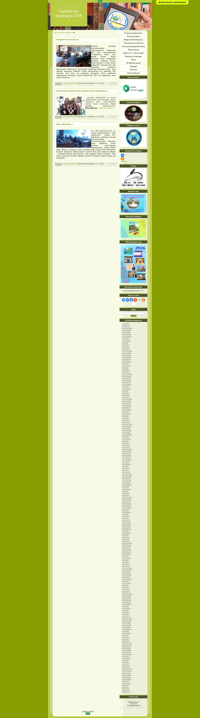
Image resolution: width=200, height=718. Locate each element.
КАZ (67, 23)
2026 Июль (126, 690)
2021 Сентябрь (127, 568)
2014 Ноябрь (126, 403)
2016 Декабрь (126, 456)
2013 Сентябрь (127, 374)
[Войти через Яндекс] (135, 300)
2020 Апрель (126, 533)
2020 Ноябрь (126, 548)
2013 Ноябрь (126, 378)
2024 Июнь (125, 637)
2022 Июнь (125, 587)
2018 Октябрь (126, 499)
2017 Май (125, 466)
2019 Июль (126, 518)
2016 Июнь (125, 443)
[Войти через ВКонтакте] (127, 300)
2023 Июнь (125, 612)
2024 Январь (126, 627)
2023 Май (125, 610)
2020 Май (125, 535)
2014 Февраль (127, 384)
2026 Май (125, 686)
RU (71, 23)
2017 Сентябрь (127, 474)
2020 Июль (126, 539)
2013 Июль (126, 372)
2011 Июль (125, 324)
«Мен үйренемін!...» (65, 124)
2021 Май (125, 560)
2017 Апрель (126, 464)
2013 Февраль (127, 361)
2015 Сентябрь (127, 424)
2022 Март (125, 581)
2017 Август (126, 472)
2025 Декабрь (126, 675)
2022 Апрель (126, 583)
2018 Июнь (125, 493)
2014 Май (125, 391)
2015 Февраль (127, 410)
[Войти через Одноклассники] (143, 300)
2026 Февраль (127, 679)
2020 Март (125, 531)
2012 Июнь (125, 345)
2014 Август (126, 397)
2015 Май (125, 416)
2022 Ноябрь (126, 598)
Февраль (68, 32)
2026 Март (125, 681)
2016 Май (125, 441)
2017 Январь (126, 458)
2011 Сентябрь (127, 328)
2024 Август (126, 642)
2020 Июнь (125, 537)
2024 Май (125, 635)
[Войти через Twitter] (133, 304)
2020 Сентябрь (127, 543)
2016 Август (126, 447)
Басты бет (61, 21)
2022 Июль (126, 589)
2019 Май (125, 514)
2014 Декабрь (126, 405)
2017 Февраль (127, 460)
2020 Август (126, 541)
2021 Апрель (126, 558)
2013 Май (125, 368)
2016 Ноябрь (126, 453)
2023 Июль (126, 614)
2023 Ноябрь (126, 623)
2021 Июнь (125, 562)
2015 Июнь (125, 418)
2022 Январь (126, 577)
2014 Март (125, 387)
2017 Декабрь (126, 481)
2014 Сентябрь (127, 399)
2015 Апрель (126, 414)
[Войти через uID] (123, 300)
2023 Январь (126, 602)
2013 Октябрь (126, 376)
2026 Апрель (126, 683)
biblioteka (97, 83)
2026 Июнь (125, 688)
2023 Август (126, 617)
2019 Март (125, 510)
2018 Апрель (126, 489)
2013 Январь (126, 359)
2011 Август (126, 326)
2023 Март (125, 606)
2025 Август (126, 667)
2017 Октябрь (126, 476)
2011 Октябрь (126, 330)
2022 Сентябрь (127, 594)
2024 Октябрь (126, 646)
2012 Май (125, 343)
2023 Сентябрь (127, 619)
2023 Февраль (127, 604)
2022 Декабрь (126, 600)
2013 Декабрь (126, 380)
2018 (62, 32)
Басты (56, 32)
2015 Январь (126, 407)
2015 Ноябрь (126, 428)
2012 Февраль (127, 336)
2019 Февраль (127, 508)
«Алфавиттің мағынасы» (67, 40)
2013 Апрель (126, 366)
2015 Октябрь (126, 426)
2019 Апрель (126, 512)
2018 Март (125, 487)
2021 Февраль (127, 554)
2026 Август (126, 692)
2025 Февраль (127, 654)
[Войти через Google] (139, 300)
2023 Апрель (126, 608)
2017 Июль (126, 470)
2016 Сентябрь (127, 449)
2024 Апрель (126, 633)
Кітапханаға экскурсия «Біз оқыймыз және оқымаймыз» (82, 91)
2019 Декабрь (126, 525)
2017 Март (125, 462)
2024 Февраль (127, 629)
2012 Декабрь (126, 357)
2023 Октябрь (126, 621)
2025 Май (125, 660)
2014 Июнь (125, 393)
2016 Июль (126, 445)
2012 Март (125, 338)
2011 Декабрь (126, 334)
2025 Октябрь (126, 671)
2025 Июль (126, 665)
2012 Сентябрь (127, 351)
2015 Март (125, 412)
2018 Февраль (127, 485)
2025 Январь (126, 652)
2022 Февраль (127, 579)
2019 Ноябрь (126, 522)
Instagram (124, 161)
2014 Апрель (126, 389)
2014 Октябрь (126, 401)
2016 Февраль (127, 435)
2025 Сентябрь (127, 669)
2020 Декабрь (126, 550)
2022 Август (126, 591)
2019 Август (126, 520)
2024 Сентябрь (127, 644)
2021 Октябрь (126, 571)
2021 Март (125, 556)
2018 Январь (126, 483)
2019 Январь (126, 506)
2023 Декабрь (126, 625)
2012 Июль (126, 347)
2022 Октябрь (126, 596)
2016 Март (125, 437)
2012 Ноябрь (126, 355)
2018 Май (125, 491)
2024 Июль (126, 640)
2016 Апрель (126, 439)
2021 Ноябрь (126, 573)
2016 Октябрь (126, 451)
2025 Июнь (125, 663)
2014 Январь (126, 382)
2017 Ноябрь (126, 479)
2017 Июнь (125, 468)
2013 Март (125, 364)
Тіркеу (69, 21)
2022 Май (125, 585)
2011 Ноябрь (126, 332)
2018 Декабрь (126, 504)
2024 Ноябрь (126, 648)
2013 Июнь (125, 370)
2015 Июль (126, 420)
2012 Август (126, 349)
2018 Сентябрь (127, 497)
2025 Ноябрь (126, 673)
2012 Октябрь (126, 353)
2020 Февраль (127, 529)
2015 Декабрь (126, 430)
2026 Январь (126, 677)
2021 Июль (126, 564)
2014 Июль (126, 395)
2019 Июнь (125, 516)
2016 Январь (126, 433)
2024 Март (125, 631)
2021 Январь (126, 552)
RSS (78, 21)
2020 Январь (126, 527)
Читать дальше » (106, 108)
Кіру (73, 21)
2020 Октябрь (126, 545)
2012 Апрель (126, 341)
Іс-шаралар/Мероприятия (69, 83)
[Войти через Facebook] (131, 300)
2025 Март (125, 656)
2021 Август (126, 566)
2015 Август (126, 422)
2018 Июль (126, 495)
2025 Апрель (126, 658)
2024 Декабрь (126, 650)
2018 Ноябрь (126, 502)
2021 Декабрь (126, 575)
